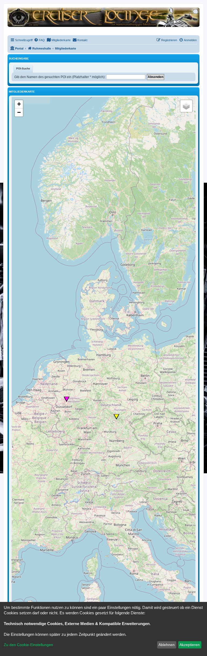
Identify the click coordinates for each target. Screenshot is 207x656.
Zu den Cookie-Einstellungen (28, 645)
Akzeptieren (190, 645)
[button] (67, 399)
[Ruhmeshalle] (103, 17)
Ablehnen (166, 645)
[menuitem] (39, 40)
